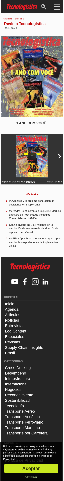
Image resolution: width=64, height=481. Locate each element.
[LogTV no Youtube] (14, 282)
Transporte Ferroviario (24, 422)
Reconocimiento (19, 395)
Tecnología (14, 406)
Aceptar (31, 468)
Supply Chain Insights (24, 347)
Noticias (12, 320)
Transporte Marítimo (22, 427)
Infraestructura (17, 378)
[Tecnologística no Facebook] (25, 282)
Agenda (11, 309)
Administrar (31, 476)
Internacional (16, 384)
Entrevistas (15, 325)
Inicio (9, 304)
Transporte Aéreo (20, 411)
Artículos (12, 315)
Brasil (10, 353)
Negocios (13, 389)
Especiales (14, 336)
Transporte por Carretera (26, 433)
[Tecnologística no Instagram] (35, 282)
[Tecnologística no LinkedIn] (45, 282)
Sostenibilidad (17, 400)
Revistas (7, 18)
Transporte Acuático (22, 417)
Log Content (15, 331)
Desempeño (15, 373)
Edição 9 (19, 18)
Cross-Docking (18, 367)
